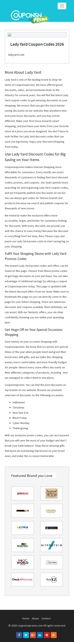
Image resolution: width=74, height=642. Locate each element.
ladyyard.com (16, 54)
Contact (46, 618)
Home (25, 618)
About (35, 618)
